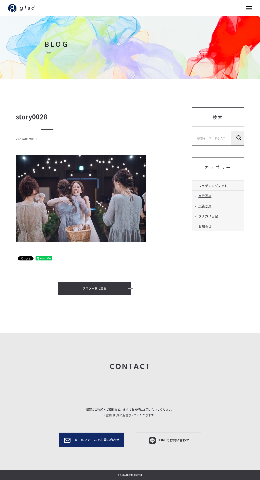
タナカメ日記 (208, 216)
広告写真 (204, 205)
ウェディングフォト (213, 185)
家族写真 (204, 195)
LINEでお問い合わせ (174, 439)
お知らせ (204, 226)
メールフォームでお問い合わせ (97, 439)
